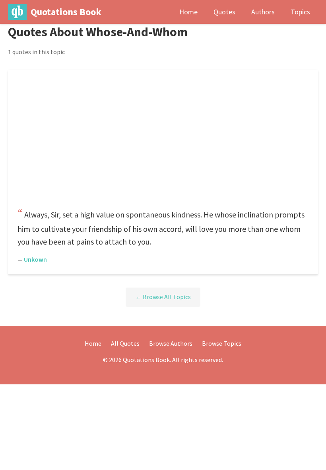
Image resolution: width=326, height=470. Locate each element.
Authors (263, 11)
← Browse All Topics (163, 297)
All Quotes (125, 343)
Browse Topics (221, 343)
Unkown (35, 259)
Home (188, 11)
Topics (300, 11)
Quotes (224, 11)
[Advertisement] (163, 141)
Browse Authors (170, 343)
